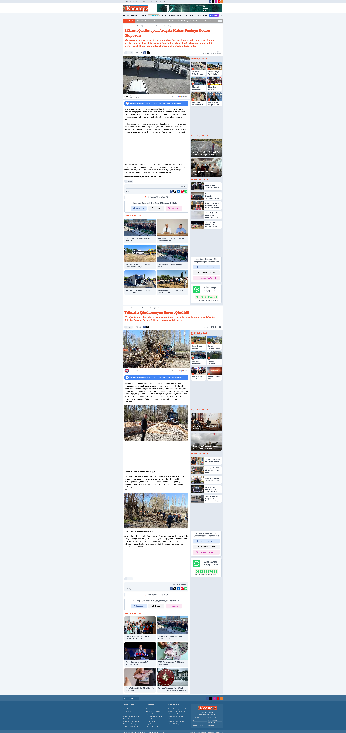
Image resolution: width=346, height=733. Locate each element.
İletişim (142, 1)
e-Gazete (126, 714)
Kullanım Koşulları (198, 725)
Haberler (127, 26)
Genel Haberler (151, 709)
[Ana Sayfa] (128, 15)
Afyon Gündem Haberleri (131, 716)
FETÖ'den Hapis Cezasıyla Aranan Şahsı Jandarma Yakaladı (200, 21)
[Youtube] (219, 1)
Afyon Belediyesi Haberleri (177, 711)
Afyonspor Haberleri (130, 724)
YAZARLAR (129, 698)
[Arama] (222, 15)
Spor (179, 15)
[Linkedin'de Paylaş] (178, 191)
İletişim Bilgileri (212, 725)
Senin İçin (215, 15)
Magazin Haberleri (152, 724)
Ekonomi (172, 15)
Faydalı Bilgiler (151, 721)
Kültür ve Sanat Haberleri (154, 716)
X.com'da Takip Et (208, 272)
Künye (127, 1)
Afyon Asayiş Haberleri (131, 726)
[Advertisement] (114, 44)
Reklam (134, 1)
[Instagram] (216, 1)
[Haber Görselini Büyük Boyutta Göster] (156, 75)
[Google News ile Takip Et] (182, 96)
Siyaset (164, 15)
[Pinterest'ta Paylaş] (182, 191)
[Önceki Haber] (219, 21)
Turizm (198, 15)
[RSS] (221, 1)
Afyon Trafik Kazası (175, 714)
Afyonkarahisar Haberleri (176, 721)
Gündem (134, 15)
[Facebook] (210, 1)
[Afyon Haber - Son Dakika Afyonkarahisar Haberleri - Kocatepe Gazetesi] (207, 708)
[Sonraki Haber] (221, 21)
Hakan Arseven (135, 371)
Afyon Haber (172, 719)
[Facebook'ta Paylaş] (144, 52)
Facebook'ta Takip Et (208, 267)
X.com (157, 208)
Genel (191, 15)
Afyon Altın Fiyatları (175, 724)
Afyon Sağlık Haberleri (153, 711)
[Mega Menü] (124, 15)
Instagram (175, 208)
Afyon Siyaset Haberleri (131, 719)
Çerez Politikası (212, 720)
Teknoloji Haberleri (152, 726)
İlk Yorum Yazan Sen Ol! (158, 197)
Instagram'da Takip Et (208, 278)
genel (130, 327)
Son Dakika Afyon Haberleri (177, 709)
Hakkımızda (196, 717)
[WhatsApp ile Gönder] (185, 191)
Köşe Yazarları (128, 709)
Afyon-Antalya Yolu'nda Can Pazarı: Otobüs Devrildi (152, 21)
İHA (135, 96)
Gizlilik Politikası (212, 717)
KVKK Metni (211, 723)
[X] (213, 1)
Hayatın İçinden (151, 719)
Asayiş (185, 15)
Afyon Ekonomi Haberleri (131, 721)
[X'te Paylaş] (148, 52)
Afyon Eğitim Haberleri (153, 714)
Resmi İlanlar (127, 711)
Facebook (140, 208)
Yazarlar (142, 15)
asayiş (130, 53)
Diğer (205, 15)
